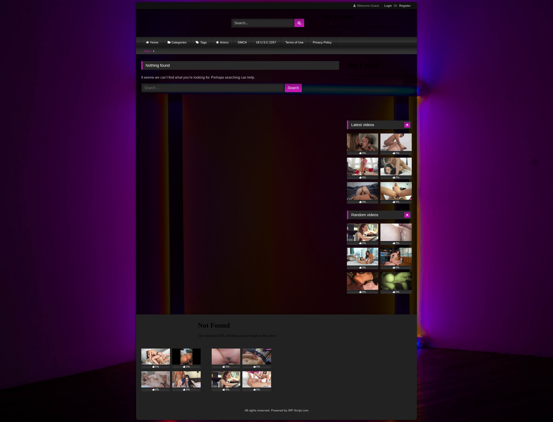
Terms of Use (294, 42)
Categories (179, 42)
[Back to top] (539, 409)
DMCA (242, 42)
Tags (203, 42)
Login (388, 5)
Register (405, 5)
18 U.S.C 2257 (266, 42)
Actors (224, 42)
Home (154, 42)
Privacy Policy (322, 42)
